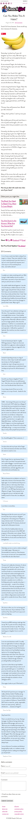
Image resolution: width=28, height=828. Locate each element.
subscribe (4, 811)
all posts (16, 806)
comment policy (18, 809)
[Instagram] (11, 3)
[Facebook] (4, 3)
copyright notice (19, 814)
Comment (4, 780)
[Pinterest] (1, 3)
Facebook (16, 240)
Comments (18, 23)
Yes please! (21, 246)
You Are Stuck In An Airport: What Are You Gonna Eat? (8, 223)
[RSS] (9, 3)
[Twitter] (6, 3)
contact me (5, 814)
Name (3, 766)
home (3, 806)
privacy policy (18, 811)
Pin (9, 240)
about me (4, 809)
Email (23, 240)
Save (4, 34)
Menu (24, 3)
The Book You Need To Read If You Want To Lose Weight (8, 204)
